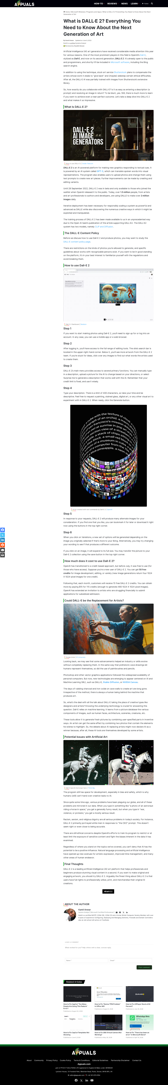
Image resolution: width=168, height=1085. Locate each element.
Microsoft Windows (78, 12)
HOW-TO (98, 3)
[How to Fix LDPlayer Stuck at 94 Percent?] (140, 994)
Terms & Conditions (82, 1060)
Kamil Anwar (68, 40)
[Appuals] (24, 3)
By (64, 40)
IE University (80, 657)
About (29, 1060)
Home (67, 12)
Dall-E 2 (108, 891)
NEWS (124, 3)
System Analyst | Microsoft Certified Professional (95, 912)
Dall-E (142, 55)
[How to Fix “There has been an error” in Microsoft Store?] (140, 1022)
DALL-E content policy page (76, 242)
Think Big (91, 788)
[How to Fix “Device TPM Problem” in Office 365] (108, 994)
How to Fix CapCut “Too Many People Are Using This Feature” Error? (75, 1006)
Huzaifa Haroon (79, 46)
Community (39, 1060)
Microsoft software (120, 62)
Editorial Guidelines (100, 1060)
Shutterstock (120, 72)
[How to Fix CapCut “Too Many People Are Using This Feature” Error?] (77, 994)
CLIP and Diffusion (104, 226)
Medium (83, 324)
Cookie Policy (65, 1060)
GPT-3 (100, 171)
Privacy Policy (52, 1060)
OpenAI (109, 509)
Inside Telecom (87, 163)
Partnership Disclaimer (120, 1060)
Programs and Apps (93, 12)
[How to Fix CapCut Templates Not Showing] (77, 1022)
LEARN (134, 3)
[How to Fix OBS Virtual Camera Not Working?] (108, 1022)
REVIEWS (112, 3)
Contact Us (136, 1060)
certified (72, 43)
